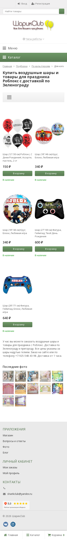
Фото (6, 446)
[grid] (9, 97)
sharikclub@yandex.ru (19, 494)
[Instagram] (13, 524)
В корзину (18, 173)
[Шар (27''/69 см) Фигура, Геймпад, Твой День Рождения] (49, 210)
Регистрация (42, 3)
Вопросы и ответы (14, 441)
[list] (15, 97)
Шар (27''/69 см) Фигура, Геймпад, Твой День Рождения (48, 233)
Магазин (8, 435)
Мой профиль (11, 473)
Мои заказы (10, 467)
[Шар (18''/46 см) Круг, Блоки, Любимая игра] (49, 134)
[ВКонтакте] (5, 524)
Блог (5, 452)
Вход (24, 3)
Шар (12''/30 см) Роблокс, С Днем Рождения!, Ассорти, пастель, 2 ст (17, 157)
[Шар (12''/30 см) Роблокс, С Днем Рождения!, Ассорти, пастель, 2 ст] (17, 134)
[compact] (20, 97)
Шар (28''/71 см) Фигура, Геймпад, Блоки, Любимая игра (17, 309)
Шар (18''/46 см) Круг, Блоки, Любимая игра (47, 156)
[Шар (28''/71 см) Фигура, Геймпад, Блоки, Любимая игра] (17, 285)
